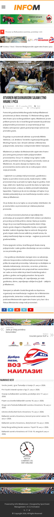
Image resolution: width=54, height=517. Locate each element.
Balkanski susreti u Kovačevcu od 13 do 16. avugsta (22, 431)
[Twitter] (29, 510)
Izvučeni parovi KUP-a (38, 335)
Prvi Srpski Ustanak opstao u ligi (14, 390)
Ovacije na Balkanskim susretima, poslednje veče (23, 32)
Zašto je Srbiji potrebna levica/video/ (15, 330)
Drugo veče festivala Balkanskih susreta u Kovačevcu (22, 405)
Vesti (12, 47)
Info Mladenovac (21, 504)
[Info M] (27, 6)
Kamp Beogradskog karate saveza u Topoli (19, 427)
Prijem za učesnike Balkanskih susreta (16, 401)
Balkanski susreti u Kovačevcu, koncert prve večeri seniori (24, 416)
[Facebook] (27, 510)
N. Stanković (9, 106)
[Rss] (24, 510)
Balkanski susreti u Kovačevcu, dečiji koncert (19, 423)
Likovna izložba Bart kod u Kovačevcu (16, 412)
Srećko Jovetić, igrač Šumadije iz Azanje (17, 385)
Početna (5, 47)
